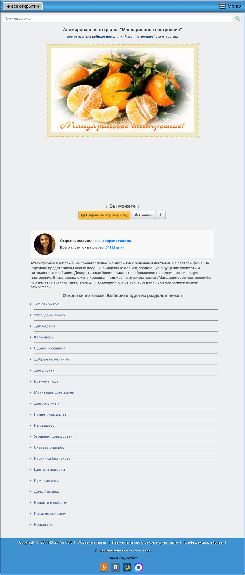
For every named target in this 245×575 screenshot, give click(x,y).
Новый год (43, 524)
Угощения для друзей (53, 436)
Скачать (144, 215)
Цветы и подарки (49, 469)
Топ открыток (46, 304)
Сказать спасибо (49, 447)
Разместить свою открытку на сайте (145, 542)
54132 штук (115, 247)
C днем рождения (50, 348)
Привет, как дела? (50, 414)
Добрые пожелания (51, 359)
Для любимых (46, 403)
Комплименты (47, 480)
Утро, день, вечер (49, 315)
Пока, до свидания (50, 513)
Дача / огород (46, 491)
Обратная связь (92, 542)
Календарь (44, 337)
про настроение (139, 36)
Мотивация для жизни (54, 392)
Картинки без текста (52, 458)
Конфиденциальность (203, 542)
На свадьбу (44, 425)
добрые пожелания (108, 36)
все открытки (23, 6)
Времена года (46, 381)
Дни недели (44, 326)
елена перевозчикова (113, 241)
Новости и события (51, 502)
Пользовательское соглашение (122, 550)
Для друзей (44, 370)
